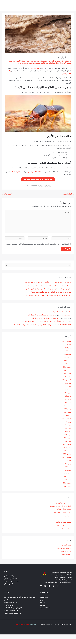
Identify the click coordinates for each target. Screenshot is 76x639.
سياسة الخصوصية (45, 608)
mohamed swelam (65, 315)
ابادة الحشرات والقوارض (55, 61)
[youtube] (41, 586)
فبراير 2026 (67, 360)
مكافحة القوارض (40, 63)
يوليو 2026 (68, 344)
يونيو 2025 (68, 386)
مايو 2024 (68, 428)
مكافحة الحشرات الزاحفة (54, 63)
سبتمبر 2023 (67, 454)
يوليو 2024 (68, 422)
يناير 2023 (68, 480)
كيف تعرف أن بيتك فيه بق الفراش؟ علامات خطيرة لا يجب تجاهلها (51, 292)
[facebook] (57, 586)
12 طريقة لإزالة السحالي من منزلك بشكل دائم (42, 315)
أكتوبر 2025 (67, 373)
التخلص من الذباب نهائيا (64, 509)
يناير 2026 (68, 364)
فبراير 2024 (67, 438)
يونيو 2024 (68, 425)
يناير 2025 (68, 402)
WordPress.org (66, 555)
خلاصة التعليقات (66, 551)
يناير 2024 (68, 441)
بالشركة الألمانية (16, 172)
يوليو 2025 (68, 383)
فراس (69, 312)
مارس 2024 (67, 435)
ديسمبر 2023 (67, 444)
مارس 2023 (67, 473)
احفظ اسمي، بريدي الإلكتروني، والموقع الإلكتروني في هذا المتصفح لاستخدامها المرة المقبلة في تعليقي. (37, 244)
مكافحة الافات (66, 63)
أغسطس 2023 (66, 457)
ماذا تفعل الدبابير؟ (58, 312)
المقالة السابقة (68, 194)
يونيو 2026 (68, 347)
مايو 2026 (68, 351)
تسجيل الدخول (66, 545)
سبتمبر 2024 (67, 415)
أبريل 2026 (68, 354)
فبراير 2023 (67, 476)
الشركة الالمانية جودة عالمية (17, 61)
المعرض (42, 600)
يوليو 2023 (68, 460)
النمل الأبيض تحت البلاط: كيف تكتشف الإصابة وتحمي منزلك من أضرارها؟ (49, 285)
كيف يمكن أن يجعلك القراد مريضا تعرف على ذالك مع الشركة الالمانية (43, 321)
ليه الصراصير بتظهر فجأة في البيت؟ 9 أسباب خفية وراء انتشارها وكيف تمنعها (47, 282)
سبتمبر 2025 (67, 376)
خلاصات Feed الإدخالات (64, 548)
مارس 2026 (67, 357)
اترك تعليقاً (68, 61)
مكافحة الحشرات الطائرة (63, 525)
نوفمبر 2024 (67, 409)
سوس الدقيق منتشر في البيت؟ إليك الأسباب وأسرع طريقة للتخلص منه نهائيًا (48, 295)
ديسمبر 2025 (67, 367)
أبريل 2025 (68, 393)
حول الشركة (44, 597)
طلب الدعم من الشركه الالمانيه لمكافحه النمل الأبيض (38, 179)
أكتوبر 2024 (67, 412)
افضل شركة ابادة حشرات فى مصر (37, 61)
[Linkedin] (49, 586)
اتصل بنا (42, 602)
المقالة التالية (7, 194)
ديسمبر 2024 (67, 406)
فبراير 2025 (67, 399)
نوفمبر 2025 (67, 370)
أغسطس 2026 (66, 341)
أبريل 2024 (68, 431)
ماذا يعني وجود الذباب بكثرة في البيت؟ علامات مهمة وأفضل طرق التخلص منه (47, 289)
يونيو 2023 (68, 464)
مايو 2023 (68, 467)
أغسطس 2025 (66, 380)
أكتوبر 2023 (67, 451)
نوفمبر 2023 (67, 447)
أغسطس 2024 (66, 418)
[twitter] (53, 586)
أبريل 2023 (68, 470)
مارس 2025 (67, 396)
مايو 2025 (68, 389)
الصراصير (68, 515)
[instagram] (45, 586)
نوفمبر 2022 (67, 486)
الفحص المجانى (8, 584)
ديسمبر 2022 (67, 483)
